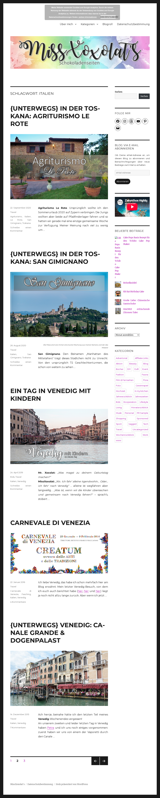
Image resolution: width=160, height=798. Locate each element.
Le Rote (16, 220)
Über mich (66, 24)
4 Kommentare (18, 602)
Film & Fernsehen (124, 380)
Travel (13, 212)
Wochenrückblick (125, 435)
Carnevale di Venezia (50, 523)
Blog (145, 363)
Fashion (120, 374)
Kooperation (130, 402)
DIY (129, 369)
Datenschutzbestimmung (133, 24)
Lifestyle (144, 402)
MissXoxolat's (17, 784)
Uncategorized (140, 429)
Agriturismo (16, 216)
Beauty (133, 363)
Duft (136, 369)
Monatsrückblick (139, 407)
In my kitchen (141, 391)
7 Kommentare (18, 727)
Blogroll (107, 24)
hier (80, 591)
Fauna (145, 374)
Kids (12, 477)
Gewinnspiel (142, 385)
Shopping (121, 418)
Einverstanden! (108, 17)
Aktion (119, 363)
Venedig (21, 481)
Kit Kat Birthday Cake (133, 291)
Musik (119, 413)
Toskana (26, 223)
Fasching (26, 594)
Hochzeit (120, 391)
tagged (132, 424)
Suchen (118, 92)
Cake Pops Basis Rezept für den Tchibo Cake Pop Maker (136, 240)
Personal (129, 413)
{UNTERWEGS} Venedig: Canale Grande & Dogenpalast (57, 632)
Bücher (119, 369)
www (118, 440)
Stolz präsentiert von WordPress (72, 784)
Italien (28, 216)
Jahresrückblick (124, 396)
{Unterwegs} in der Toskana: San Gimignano (55, 257)
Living (119, 407)
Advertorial (121, 358)
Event (145, 369)
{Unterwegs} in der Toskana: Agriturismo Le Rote (55, 116)
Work (145, 435)
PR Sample (142, 413)
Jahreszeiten (141, 396)
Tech (145, 424)
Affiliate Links (141, 358)
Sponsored (142, 418)
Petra (50, 727)
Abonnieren (123, 181)
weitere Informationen (88, 17)
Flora (145, 380)
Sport (119, 424)
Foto (118, 385)
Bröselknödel (130, 283)
